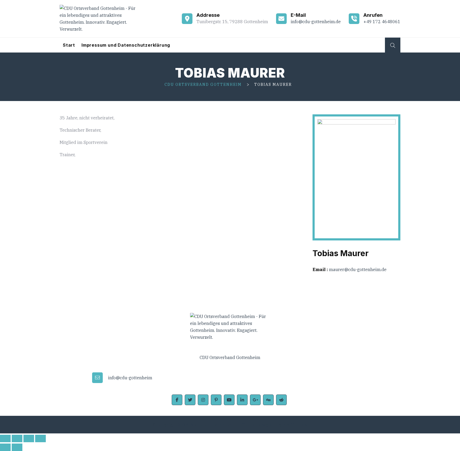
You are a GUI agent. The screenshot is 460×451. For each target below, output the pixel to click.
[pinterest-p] (216, 399)
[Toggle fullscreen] (28, 438)
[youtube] (229, 399)
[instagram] (203, 399)
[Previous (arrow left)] (5, 447)
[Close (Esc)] (5, 438)
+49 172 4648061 (381, 21)
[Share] (17, 438)
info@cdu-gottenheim (130, 377)
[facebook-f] (177, 399)
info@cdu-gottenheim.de (316, 21)
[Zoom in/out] (40, 438)
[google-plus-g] (255, 399)
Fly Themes (295, 424)
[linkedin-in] (242, 399)
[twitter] (190, 399)
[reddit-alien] (281, 399)
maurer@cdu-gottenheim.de (358, 269)
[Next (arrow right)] (17, 447)
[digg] (268, 399)
